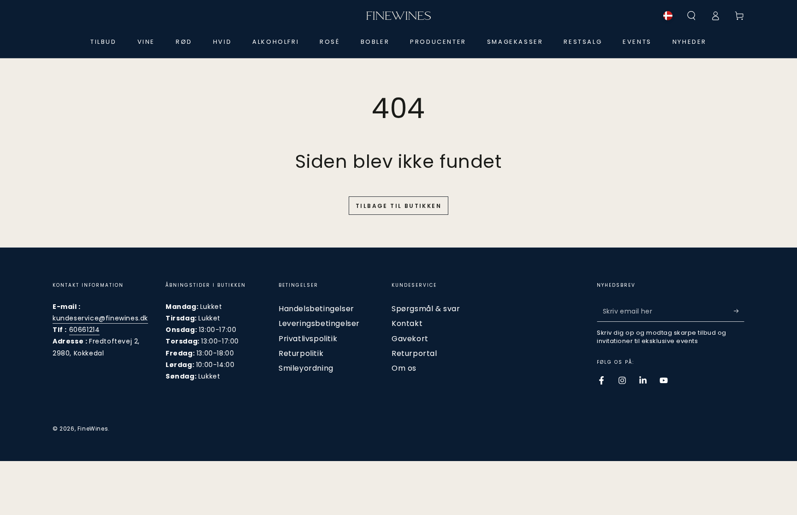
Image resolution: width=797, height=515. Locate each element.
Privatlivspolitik (308, 338)
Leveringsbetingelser (319, 323)
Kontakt (407, 323)
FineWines (92, 428)
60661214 (84, 329)
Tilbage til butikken (398, 206)
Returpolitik (301, 353)
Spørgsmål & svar (426, 308)
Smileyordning (306, 368)
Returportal (414, 353)
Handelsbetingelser (316, 308)
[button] (691, 16)
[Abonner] (739, 311)
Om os (404, 368)
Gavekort (410, 338)
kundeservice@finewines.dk (100, 318)
